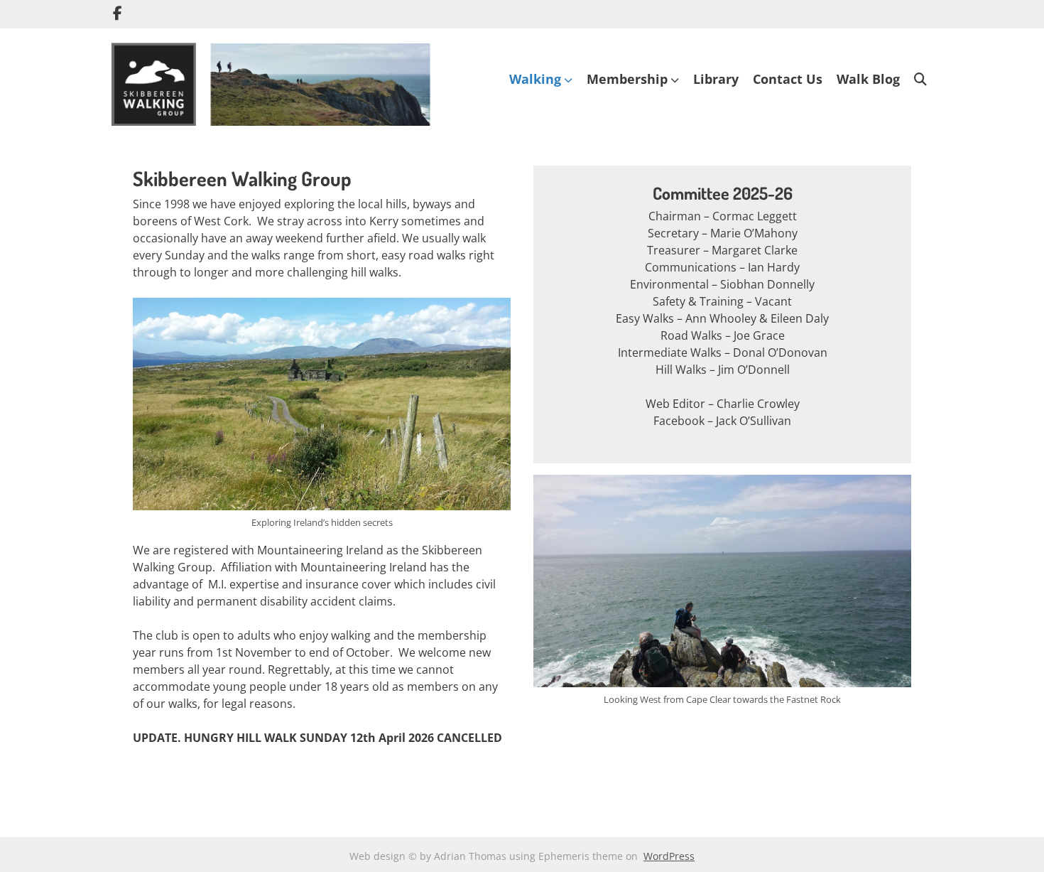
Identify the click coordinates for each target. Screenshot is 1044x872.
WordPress (669, 856)
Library (716, 78)
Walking (535, 78)
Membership (627, 78)
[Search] (920, 79)
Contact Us (787, 78)
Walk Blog (868, 78)
